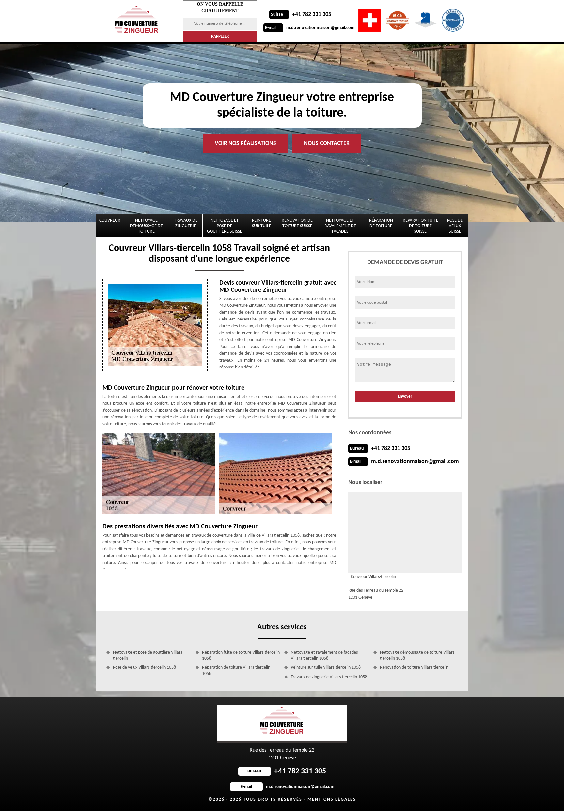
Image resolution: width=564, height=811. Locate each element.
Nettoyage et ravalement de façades (340, 226)
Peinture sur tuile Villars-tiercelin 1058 (326, 667)
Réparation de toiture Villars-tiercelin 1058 (236, 670)
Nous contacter (327, 143)
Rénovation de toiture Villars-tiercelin (414, 667)
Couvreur (109, 220)
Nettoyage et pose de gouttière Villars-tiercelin (148, 655)
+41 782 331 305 (301, 14)
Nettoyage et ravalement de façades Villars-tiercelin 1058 (324, 655)
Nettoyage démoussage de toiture (146, 226)
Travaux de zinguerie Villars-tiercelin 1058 (329, 677)
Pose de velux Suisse (455, 226)
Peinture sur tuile (261, 223)
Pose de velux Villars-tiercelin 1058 (144, 667)
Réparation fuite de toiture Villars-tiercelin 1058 (241, 655)
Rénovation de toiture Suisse (297, 223)
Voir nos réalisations (245, 143)
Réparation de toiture (381, 223)
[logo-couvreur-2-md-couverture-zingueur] (137, 21)
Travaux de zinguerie (185, 223)
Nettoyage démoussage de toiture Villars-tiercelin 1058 (418, 655)
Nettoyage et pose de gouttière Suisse (224, 226)
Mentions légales (331, 799)
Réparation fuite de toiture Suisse (420, 226)
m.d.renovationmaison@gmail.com (309, 27)
